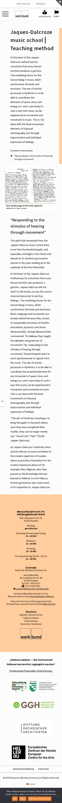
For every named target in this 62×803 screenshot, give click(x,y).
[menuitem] (31, 784)
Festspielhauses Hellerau (42, 596)
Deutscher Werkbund (31, 623)
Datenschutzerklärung (23, 769)
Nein (23, 799)
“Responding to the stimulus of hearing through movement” (33, 157)
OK (15, 799)
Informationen (31, 620)
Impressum (43, 769)
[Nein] (58, 795)
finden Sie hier (48, 604)
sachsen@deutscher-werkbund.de (32, 588)
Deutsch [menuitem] (33, 784)
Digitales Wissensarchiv (31, 614)
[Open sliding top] (59, 3)
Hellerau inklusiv (31, 617)
